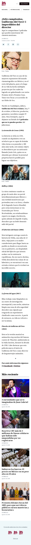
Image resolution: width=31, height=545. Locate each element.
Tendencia (26, 9)
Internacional (15, 9)
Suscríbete (24, 3)
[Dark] (17, 4)
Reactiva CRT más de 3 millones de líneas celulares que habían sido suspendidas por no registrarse (15, 436)
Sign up (15, 538)
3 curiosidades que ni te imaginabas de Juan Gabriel (15, 401)
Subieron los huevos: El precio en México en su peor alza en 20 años (15, 471)
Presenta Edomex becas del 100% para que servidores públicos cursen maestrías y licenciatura (15, 506)
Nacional (5, 9)
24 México (5, 38)
